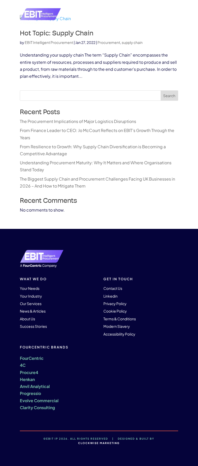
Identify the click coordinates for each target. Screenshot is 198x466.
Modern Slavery (116, 326)
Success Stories (33, 326)
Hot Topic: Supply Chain (56, 33)
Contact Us (112, 288)
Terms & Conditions (119, 318)
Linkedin (110, 296)
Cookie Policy (115, 311)
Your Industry (31, 296)
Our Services (31, 303)
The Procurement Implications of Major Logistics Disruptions (78, 121)
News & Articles (33, 311)
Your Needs (29, 288)
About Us (27, 318)
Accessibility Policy (119, 334)
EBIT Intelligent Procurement (49, 42)
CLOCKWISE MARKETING (99, 443)
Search (169, 95)
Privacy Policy (115, 303)
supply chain (132, 42)
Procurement (108, 42)
